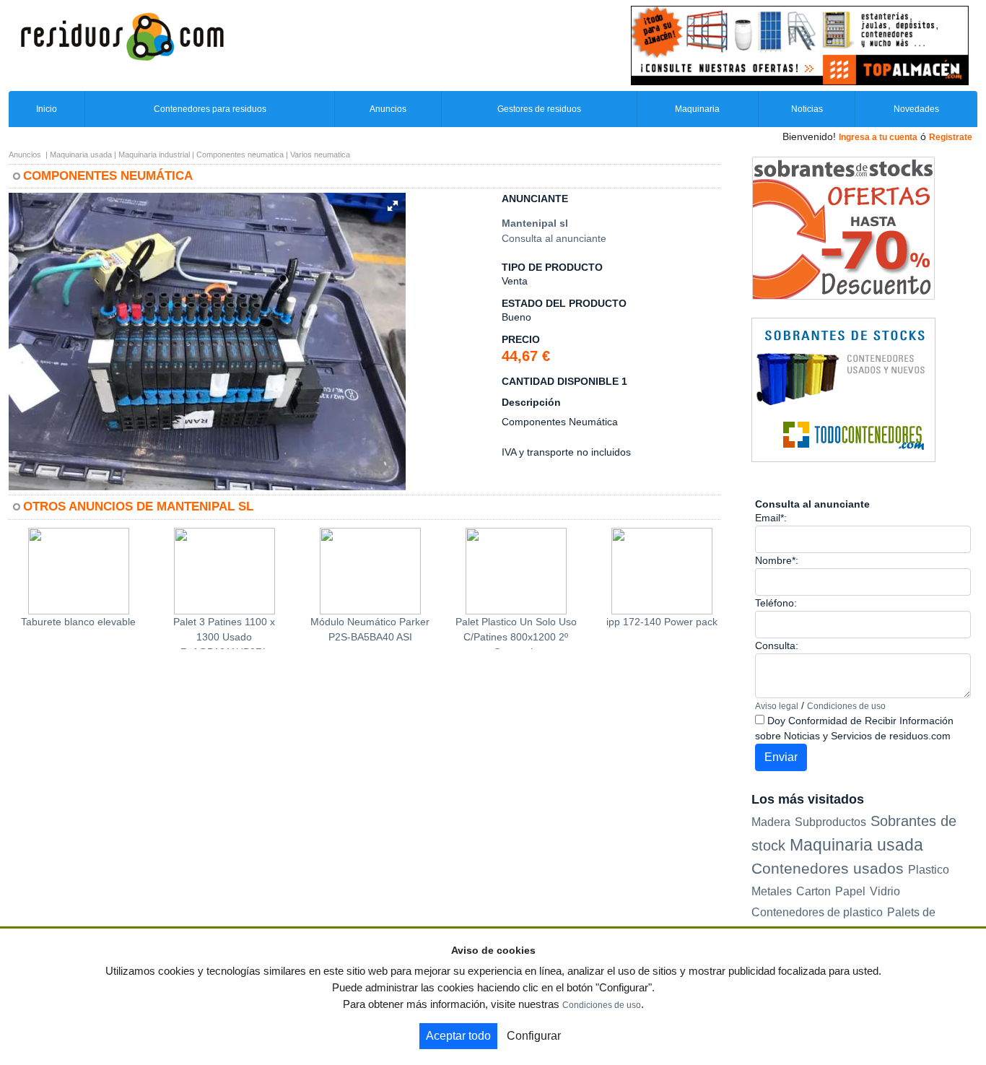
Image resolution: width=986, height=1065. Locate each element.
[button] (392, 205)
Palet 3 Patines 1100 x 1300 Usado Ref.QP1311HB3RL (224, 632)
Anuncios (388, 109)
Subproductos (830, 821)
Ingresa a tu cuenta (878, 137)
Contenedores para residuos (210, 109)
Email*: (771, 517)
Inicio (46, 109)
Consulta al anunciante (554, 238)
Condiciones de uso (846, 706)
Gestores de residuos (539, 109)
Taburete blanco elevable (78, 621)
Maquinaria (697, 109)
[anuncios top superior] (800, 45)
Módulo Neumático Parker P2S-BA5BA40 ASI (369, 629)
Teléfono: (776, 603)
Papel (850, 891)
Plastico (928, 870)
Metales (771, 891)
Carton (813, 891)
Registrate (950, 137)
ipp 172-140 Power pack (661, 621)
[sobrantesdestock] (843, 227)
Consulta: (776, 645)
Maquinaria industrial (154, 154)
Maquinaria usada (81, 154)
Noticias (807, 109)
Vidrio (885, 891)
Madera (770, 821)
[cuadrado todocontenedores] (843, 389)
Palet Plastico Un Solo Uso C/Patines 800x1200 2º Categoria (516, 632)
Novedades (916, 109)
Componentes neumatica (240, 154)
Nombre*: (776, 560)
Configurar (534, 1036)
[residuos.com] (122, 35)
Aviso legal (776, 706)
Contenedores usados (827, 868)
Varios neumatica (320, 154)
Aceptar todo (458, 1036)
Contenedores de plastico (817, 912)
